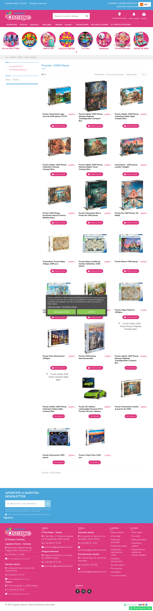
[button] (69, 24)
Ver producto (131, 368)
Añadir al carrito (60, 126)
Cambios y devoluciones (116, 560)
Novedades (116, 572)
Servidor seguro (118, 565)
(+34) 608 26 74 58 (52, 562)
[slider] (38, 84)
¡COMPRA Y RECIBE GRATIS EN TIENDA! (127, 3)
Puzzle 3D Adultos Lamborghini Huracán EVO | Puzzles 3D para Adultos (91, 408)
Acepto (91, 312)
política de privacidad (33, 514)
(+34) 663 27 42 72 (15, 575)
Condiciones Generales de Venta (117, 552)
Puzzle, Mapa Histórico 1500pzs (125, 311)
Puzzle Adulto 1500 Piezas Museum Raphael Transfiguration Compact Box (91, 117)
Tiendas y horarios (38, 3)
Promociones (116, 568)
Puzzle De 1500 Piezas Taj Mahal (126, 214)
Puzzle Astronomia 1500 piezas (53, 456)
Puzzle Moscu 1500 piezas (126, 261)
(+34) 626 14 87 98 (88, 565)
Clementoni (16, 66)
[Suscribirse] (48, 503)
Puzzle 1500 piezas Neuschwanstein (87, 357)
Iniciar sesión (137, 532)
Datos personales (139, 539)
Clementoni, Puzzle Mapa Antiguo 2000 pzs (54, 262)
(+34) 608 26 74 (87, 543)
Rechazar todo (61, 312)
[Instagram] (83, 591)
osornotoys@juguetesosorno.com (19, 559)
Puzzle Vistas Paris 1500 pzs (90, 456)
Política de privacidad (115, 541)
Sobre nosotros (117, 532)
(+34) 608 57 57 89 (52, 543)
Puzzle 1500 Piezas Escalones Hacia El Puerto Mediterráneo (54, 215)
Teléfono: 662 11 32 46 (16, 3)
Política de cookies (119, 546)
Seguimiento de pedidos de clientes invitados (139, 552)
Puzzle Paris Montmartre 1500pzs (54, 357)
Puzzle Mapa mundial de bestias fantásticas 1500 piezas (89, 263)
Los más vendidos (118, 575)
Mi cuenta (136, 536)
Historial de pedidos (136, 544)
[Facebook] (77, 591)
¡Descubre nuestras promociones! (132, 6)
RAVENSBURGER (18, 70)
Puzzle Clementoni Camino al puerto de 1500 (127, 407)
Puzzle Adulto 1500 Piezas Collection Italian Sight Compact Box (127, 116)
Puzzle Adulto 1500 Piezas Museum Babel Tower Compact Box (91, 167)
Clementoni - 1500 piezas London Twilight (126, 166)
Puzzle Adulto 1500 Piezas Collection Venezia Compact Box (55, 167)
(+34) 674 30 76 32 (15, 589)
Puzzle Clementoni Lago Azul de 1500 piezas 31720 (55, 115)
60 (95, 543)
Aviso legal (116, 536)
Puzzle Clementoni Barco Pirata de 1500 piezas (90, 214)
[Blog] (89, 591)
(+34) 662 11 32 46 (15, 554)
